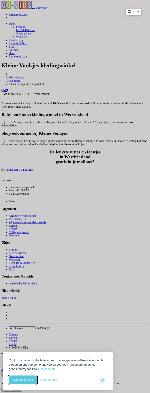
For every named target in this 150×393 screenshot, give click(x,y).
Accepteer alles (23, 379)
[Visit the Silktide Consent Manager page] (102, 379)
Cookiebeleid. (47, 369)
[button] (133, 11)
